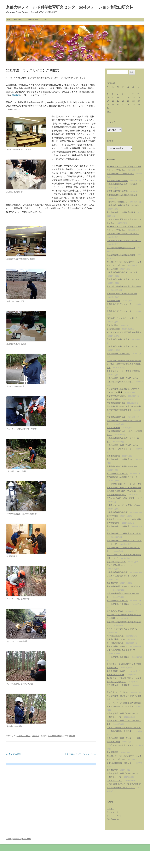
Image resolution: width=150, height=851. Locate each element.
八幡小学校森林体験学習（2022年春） (123, 272)
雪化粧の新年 (13, 754)
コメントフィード (114, 816)
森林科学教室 (112, 516)
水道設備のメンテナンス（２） (120, 304)
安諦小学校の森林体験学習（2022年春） (124, 279)
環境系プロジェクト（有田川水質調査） (124, 371)
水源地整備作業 (113, 428)
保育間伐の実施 (113, 300)
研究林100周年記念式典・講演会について (124, 498)
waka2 (72, 736)
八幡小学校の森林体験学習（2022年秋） (124, 241)
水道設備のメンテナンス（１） (80, 754)
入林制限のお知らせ (115, 636)
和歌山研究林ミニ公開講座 (118, 526)
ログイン (110, 809)
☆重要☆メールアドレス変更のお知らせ (124, 505)
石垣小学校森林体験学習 (117, 181)
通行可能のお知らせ (115, 643)
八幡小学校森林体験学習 (117, 512)
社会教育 (35, 736)
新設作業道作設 (113, 456)
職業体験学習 (112, 583)
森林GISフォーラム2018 (117, 692)
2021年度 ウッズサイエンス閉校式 (122, 318)
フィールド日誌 (32, 20)
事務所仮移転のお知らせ (117, 671)
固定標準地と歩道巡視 (116, 396)
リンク (44, 20)
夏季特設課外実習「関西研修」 (120, 763)
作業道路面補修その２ (116, 417)
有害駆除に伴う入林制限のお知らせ (122, 195)
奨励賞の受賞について (116, 639)
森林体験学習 (112, 770)
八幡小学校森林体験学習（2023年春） (123, 233)
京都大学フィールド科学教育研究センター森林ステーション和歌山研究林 (69, 7)
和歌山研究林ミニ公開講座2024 (120, 173)
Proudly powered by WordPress (18, 839)
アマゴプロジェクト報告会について (122, 629)
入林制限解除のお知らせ (117, 473)
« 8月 (109, 111)
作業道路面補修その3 (116, 403)
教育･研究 (18, 20)
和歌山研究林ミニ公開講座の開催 (121, 212)
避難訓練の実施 (113, 329)
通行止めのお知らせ (115, 611)
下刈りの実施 (112, 269)
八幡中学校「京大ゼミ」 (117, 202)
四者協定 (16, 95)
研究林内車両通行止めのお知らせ (121, 248)
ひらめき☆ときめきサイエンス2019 (122, 576)
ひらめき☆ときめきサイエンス (120, 745)
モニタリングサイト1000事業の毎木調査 (124, 332)
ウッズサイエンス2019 (116, 562)
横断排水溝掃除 (113, 399)
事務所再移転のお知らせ (117, 646)
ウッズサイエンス (114, 780)
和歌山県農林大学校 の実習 (118, 353)
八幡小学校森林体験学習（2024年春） (123, 184)
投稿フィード (112, 812)
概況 (8, 20)
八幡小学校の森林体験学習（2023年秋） (124, 205)
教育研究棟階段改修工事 (117, 191)
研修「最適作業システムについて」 (122, 565)
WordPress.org (113, 819)
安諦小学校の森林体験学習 (118, 339)
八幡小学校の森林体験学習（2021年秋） (124, 346)
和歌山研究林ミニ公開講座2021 (120, 459)
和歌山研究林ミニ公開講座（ (119, 389)
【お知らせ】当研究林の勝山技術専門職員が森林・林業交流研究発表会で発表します (124, 364)
